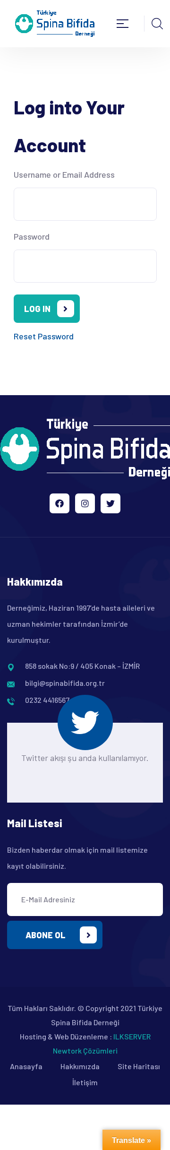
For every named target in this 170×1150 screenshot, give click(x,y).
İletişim (85, 1082)
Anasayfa (26, 1066)
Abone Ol (46, 935)
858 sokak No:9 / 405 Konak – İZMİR (82, 665)
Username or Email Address (64, 174)
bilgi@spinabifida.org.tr (65, 682)
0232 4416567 (47, 699)
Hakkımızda (80, 1066)
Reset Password (44, 336)
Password (32, 236)
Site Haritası (139, 1066)
